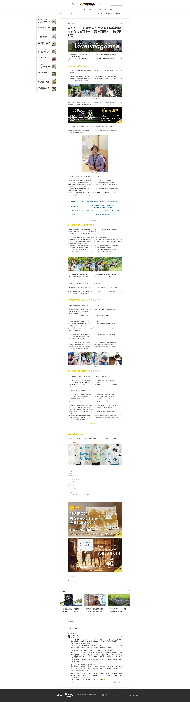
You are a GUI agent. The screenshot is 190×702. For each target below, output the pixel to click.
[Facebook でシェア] (68, 581)
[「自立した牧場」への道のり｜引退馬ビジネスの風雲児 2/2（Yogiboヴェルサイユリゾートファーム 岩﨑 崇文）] (71, 600)
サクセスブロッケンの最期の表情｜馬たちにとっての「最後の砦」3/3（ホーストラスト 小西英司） (119, 610)
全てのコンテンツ (64, 13)
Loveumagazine (75, 13)
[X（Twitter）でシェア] (72, 581)
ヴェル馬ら (100, 13)
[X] (106, 695)
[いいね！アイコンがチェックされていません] (72, 682)
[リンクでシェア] (75, 581)
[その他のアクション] (121, 24)
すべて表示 (127, 590)
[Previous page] (42, 95)
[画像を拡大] (74, 90)
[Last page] (54, 95)
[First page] (39, 95)
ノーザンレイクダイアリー (88, 13)
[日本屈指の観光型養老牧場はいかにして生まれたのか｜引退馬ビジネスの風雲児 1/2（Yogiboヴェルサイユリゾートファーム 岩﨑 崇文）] (95, 600)
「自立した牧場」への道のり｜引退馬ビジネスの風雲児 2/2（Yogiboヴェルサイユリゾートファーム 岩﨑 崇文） (71, 610)
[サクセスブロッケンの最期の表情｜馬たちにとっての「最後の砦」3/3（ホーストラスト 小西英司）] (119, 600)
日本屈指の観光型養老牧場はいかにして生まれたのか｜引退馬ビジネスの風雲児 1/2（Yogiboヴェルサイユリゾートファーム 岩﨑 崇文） (94, 610)
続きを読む (117, 13)
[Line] (103, 695)
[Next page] (50, 95)
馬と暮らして (109, 13)
